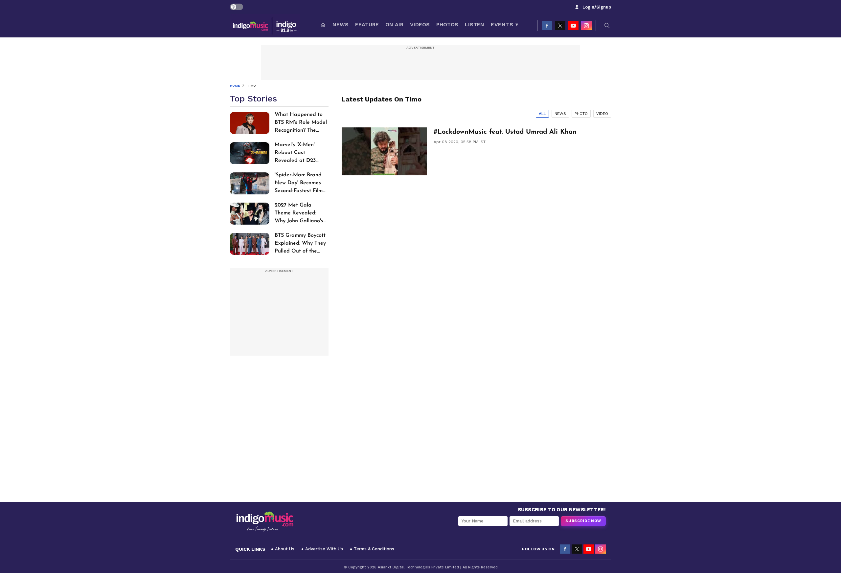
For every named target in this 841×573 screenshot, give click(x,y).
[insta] (586, 25)
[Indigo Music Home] (264, 521)
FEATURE (367, 24)
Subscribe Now (583, 521)
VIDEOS (420, 24)
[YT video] (573, 25)
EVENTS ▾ (504, 24)
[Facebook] (547, 25)
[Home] (323, 25)
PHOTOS (447, 24)
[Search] (607, 25)
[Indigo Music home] (265, 25)
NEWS (340, 24)
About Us (284, 548)
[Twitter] (560, 25)
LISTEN (474, 24)
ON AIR (394, 24)
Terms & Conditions (374, 548)
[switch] (236, 7)
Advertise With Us (324, 548)
